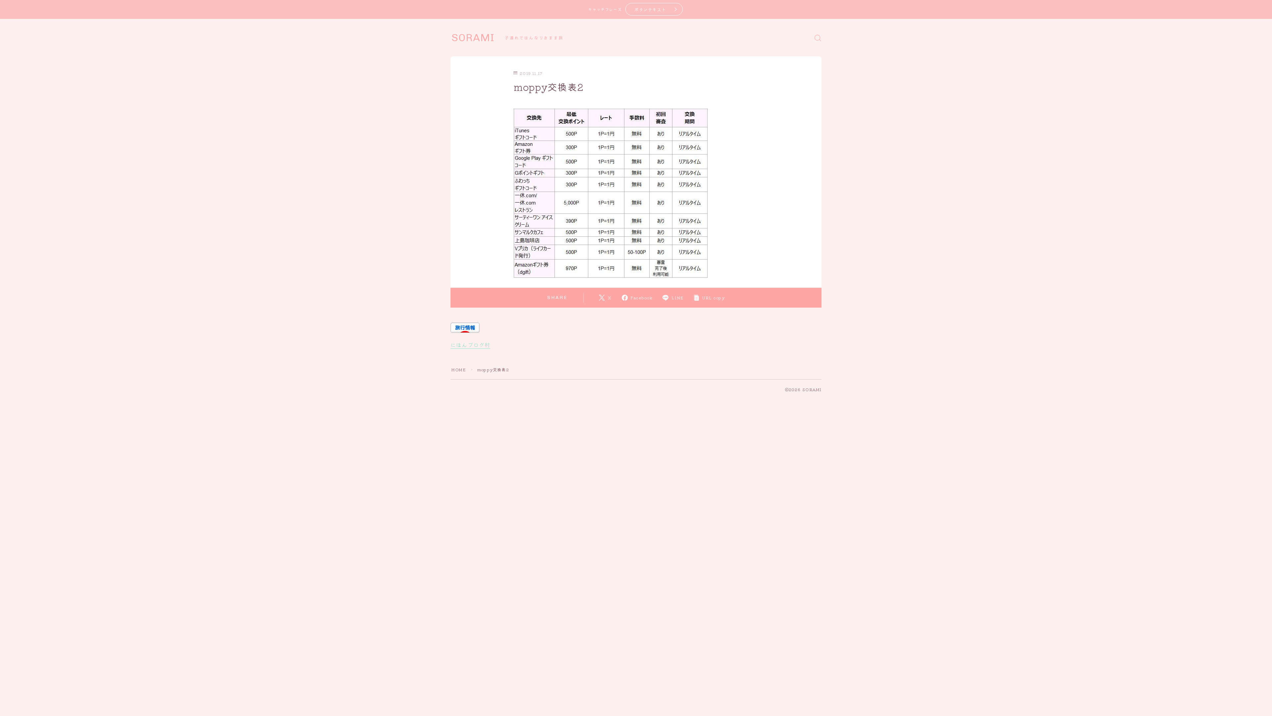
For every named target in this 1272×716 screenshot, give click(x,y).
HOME (458, 369)
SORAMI (473, 37)
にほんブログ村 (470, 345)
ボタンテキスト (650, 9)
